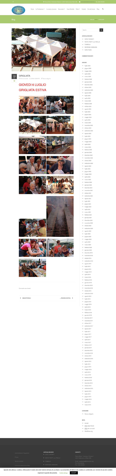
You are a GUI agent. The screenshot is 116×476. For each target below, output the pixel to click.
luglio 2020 (87, 234)
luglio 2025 (87, 95)
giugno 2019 (88, 269)
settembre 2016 (89, 358)
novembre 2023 (89, 125)
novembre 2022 (89, 158)
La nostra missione (51, 9)
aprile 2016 (87, 372)
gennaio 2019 (88, 282)
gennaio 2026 (88, 82)
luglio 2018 (87, 299)
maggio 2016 (88, 369)
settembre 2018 (89, 293)
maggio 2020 (88, 239)
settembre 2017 (89, 326)
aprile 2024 (87, 120)
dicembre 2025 (88, 84)
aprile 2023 (87, 144)
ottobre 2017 (88, 323)
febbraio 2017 (88, 345)
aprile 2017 (87, 339)
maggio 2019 (88, 272)
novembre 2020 (89, 223)
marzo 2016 (88, 375)
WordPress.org (89, 431)
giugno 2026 (88, 68)
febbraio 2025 (88, 103)
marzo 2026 (88, 76)
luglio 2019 (87, 266)
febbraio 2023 (88, 150)
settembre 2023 (89, 131)
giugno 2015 (88, 396)
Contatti (84, 9)
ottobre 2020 (88, 225)
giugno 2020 (88, 236)
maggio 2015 (88, 399)
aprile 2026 (87, 74)
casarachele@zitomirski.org (88, 2)
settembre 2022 (89, 163)
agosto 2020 (88, 231)
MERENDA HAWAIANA (91, 47)
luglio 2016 (87, 364)
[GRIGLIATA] (44, 49)
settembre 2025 (89, 90)
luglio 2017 (87, 331)
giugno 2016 (88, 367)
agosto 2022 (88, 166)
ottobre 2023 (88, 128)
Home (32, 9)
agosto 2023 (88, 133)
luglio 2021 (87, 201)
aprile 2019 (87, 274)
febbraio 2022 (88, 182)
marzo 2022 (88, 179)
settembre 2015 (89, 388)
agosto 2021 (88, 198)
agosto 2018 (88, 296)
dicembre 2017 (88, 318)
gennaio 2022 (88, 185)
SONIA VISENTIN (35, 78)
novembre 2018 (89, 288)
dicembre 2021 (88, 188)
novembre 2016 (89, 353)
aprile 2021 (87, 209)
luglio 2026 (87, 66)
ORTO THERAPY (89, 39)
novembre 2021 (89, 190)
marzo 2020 (88, 245)
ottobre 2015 (88, 386)
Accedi (86, 423)
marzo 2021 (88, 212)
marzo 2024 (88, 122)
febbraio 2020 (88, 247)
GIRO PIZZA (88, 50)
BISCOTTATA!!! (26, 298)
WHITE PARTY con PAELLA (92, 42)
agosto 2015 (88, 391)
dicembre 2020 (88, 220)
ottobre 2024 (88, 106)
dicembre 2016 (88, 350)
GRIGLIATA (24, 75)
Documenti (61, 9)
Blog (98, 9)
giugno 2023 (88, 139)
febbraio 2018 (88, 312)
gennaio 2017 (88, 348)
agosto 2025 (88, 93)
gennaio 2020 (88, 250)
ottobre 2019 (88, 258)
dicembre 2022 (88, 155)
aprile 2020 (87, 242)
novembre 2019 (89, 255)
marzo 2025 (88, 101)
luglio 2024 (87, 112)
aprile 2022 (87, 177)
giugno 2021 (88, 204)
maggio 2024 (88, 117)
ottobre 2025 (88, 87)
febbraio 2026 (88, 79)
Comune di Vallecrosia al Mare (22, 465)
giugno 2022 (88, 171)
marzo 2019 (88, 277)
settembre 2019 (89, 261)
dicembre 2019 (88, 253)
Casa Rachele (70, 9)
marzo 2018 (88, 310)
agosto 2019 (88, 263)
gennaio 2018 (88, 315)
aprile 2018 (87, 307)
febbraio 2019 (88, 280)
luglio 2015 (87, 394)
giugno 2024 (88, 114)
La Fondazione (39, 9)
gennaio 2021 (88, 217)
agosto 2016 (88, 361)
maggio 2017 (88, 337)
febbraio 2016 (88, 377)
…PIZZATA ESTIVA (65, 298)
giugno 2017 (88, 334)
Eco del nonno (91, 9)
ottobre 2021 (88, 193)
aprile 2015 (87, 402)
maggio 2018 (88, 304)
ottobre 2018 (88, 291)
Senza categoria (47, 78)
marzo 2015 (88, 404)
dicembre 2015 (88, 383)
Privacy (16, 457)
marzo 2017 (88, 342)
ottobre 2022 (88, 160)
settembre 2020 (89, 228)
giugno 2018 (88, 301)
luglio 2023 (87, 136)
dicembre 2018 (88, 285)
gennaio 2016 (88, 380)
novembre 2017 (89, 320)
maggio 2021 (88, 207)
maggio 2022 (88, 174)
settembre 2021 (89, 196)
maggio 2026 (88, 71)
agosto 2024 (88, 109)
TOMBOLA (87, 44)
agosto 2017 (88, 329)
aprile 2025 (87, 98)
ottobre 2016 (88, 356)
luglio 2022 (87, 169)
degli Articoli (89, 426)
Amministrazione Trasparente (22, 453)
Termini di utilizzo (19, 461)
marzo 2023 (88, 147)
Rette (77, 9)
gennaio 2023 (88, 152)
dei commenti (90, 428)
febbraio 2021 (88, 215)
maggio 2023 (88, 141)
